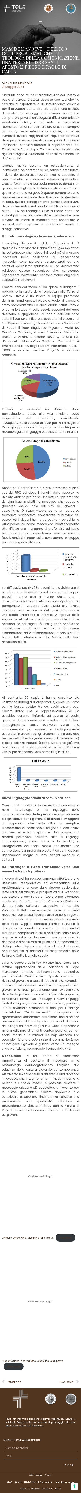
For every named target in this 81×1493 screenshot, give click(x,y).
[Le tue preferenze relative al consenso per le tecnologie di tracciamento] (74, 1486)
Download (65, 1237)
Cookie (39, 1475)
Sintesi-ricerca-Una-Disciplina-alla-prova (28, 1237)
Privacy (48, 1475)
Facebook (35, 1488)
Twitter (58, 1488)
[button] (40, 22)
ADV (31, 1475)
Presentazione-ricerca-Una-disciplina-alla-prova (32, 1361)
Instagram (47, 1488)
